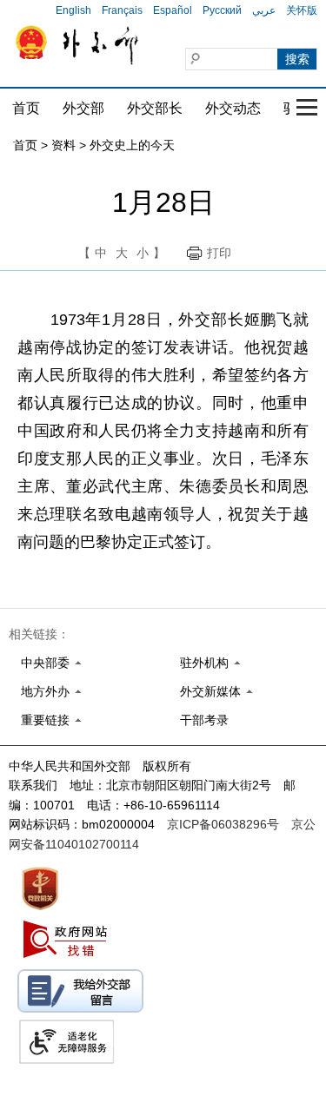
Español (172, 10)
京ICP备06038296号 (223, 824)
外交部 (83, 108)
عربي (264, 10)
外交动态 (233, 108)
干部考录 (204, 720)
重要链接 (45, 720)
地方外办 (45, 691)
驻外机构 (204, 663)
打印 (219, 253)
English (73, 10)
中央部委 (45, 663)
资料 (63, 145)
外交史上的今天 (132, 145)
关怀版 (301, 10)
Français (122, 10)
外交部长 (155, 108)
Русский (222, 10)
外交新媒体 (210, 691)
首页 (26, 108)
